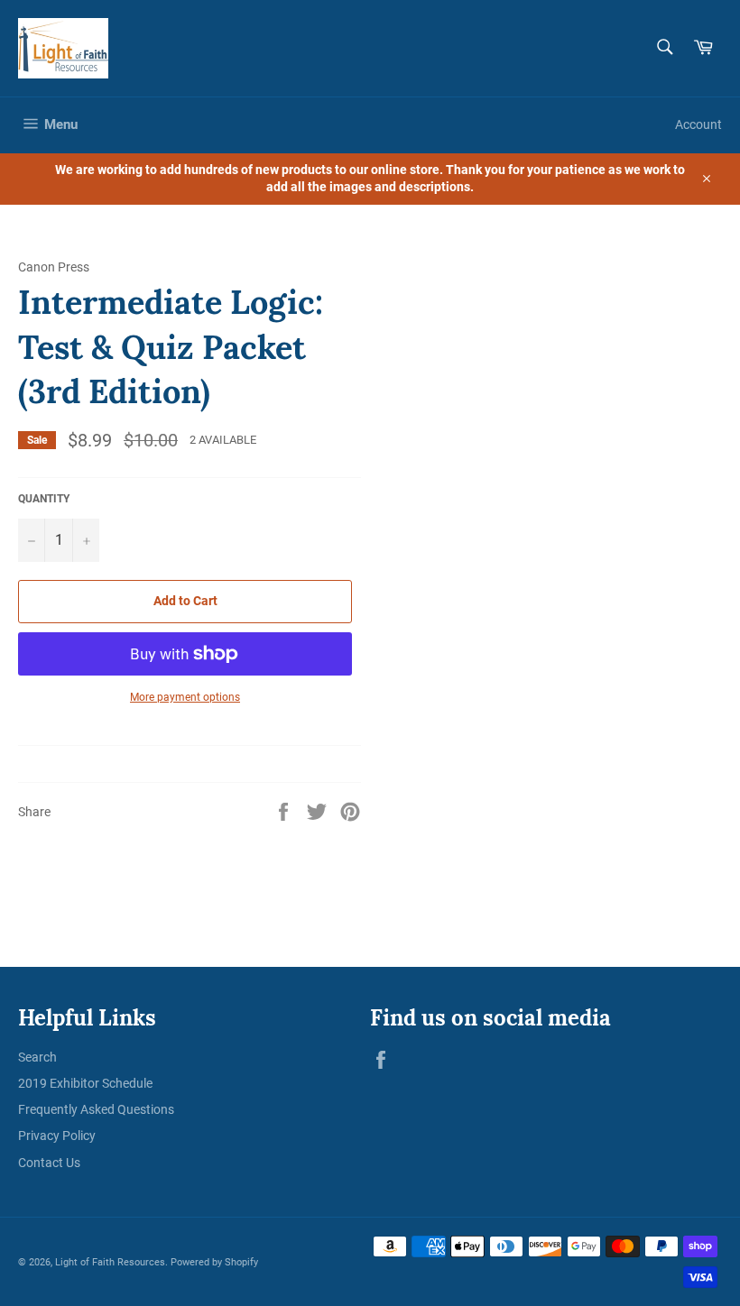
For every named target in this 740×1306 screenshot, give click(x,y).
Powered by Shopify (214, 1262)
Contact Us (49, 1162)
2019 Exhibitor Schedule (85, 1083)
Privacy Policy (57, 1135)
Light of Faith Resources (110, 1262)
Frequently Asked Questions (96, 1109)
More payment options (185, 697)
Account (698, 124)
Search (37, 1057)
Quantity (43, 498)
